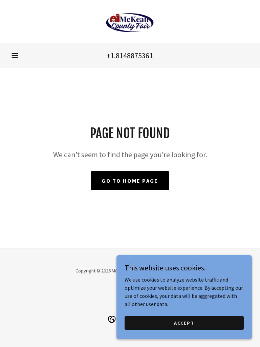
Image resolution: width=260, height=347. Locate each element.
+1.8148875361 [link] (130, 55)
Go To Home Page (130, 180)
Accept (184, 323)
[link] (130, 21)
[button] (15, 55)
